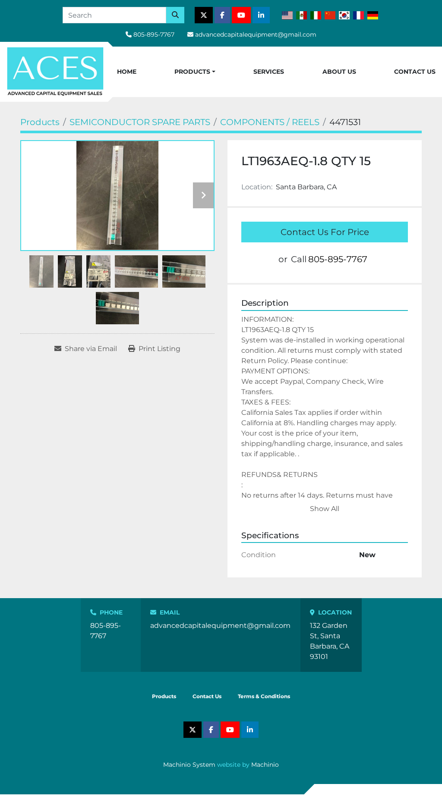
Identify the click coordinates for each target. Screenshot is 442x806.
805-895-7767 (153, 34)
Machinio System (189, 764)
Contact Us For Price (325, 232)
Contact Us (415, 71)
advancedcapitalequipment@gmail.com (255, 34)
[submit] (175, 15)
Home (126, 71)
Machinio (265, 764)
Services (268, 71)
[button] (194, 72)
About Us (339, 71)
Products (192, 71)
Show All (324, 509)
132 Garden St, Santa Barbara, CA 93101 (329, 641)
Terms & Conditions (264, 696)
